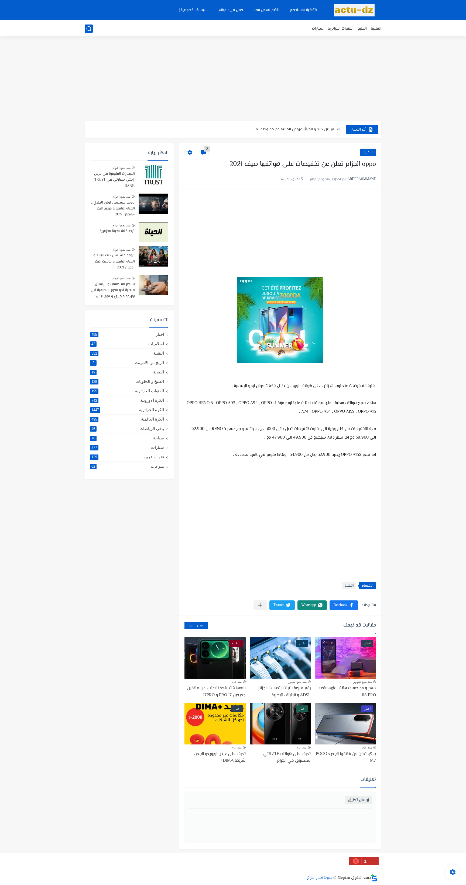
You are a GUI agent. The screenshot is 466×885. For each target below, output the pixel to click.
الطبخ (362, 29)
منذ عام (237, 682)
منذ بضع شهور (362, 682)
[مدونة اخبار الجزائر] (354, 10)
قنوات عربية (127, 456)
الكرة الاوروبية (127, 400)
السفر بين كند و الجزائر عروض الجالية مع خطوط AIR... (296, 129)
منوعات (127, 466)
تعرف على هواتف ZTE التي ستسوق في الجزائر (287, 757)
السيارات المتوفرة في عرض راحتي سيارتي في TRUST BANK (114, 180)
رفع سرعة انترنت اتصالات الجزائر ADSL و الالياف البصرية (284, 692)
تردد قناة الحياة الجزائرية (117, 231)
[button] (344, 605)
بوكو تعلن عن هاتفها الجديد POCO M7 (346, 757)
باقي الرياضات (127, 428)
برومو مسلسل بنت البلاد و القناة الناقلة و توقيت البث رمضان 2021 (114, 262)
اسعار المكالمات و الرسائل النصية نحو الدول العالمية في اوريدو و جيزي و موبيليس (113, 290)
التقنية (376, 29)
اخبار (127, 334)
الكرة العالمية (127, 419)
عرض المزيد (196, 625)
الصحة (127, 372)
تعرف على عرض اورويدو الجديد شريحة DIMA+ (219, 757)
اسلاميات (127, 343)
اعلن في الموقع (230, 10)
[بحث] (89, 29)
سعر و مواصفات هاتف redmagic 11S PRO (347, 692)
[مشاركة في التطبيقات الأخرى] (260, 605)
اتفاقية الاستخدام (303, 10)
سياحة (127, 438)
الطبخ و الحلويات (127, 381)
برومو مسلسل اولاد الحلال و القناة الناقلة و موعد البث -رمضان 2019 (113, 209)
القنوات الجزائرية (341, 29)
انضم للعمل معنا (266, 10)
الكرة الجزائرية (127, 409)
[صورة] (153, 175)
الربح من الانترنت (128, 362)
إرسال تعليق (358, 800)
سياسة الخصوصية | (193, 10)
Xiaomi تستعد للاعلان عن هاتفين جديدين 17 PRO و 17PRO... (216, 692)
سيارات (318, 29)
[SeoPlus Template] (374, 877)
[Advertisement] (233, 79)
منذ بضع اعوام (121, 168)
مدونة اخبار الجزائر (320, 878)
